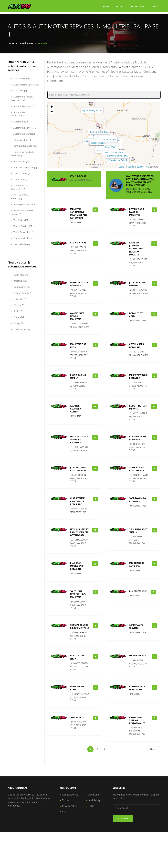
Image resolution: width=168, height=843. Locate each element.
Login (153, 6)
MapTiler (131, 166)
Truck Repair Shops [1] (24, 238)
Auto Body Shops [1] (23, 78)
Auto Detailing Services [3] (26, 84)
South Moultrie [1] (22, 274)
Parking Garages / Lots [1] (25, 204)
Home (106, 6)
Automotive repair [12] (24, 106)
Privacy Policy (69, 805)
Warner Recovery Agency (75, 408)
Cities (120, 6)
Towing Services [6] (22, 226)
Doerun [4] (18, 317)
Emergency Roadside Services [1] (22, 153)
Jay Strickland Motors (138, 284)
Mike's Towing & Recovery (138, 376)
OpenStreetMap (143, 166)
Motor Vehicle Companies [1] (19, 187)
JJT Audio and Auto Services (78, 469)
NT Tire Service (109, 139)
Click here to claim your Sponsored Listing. (139, 190)
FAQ (64, 811)
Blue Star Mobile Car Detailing (76, 565)
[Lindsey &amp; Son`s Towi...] (101, 129)
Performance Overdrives (137, 688)
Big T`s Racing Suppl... (92, 110)
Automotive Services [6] (24, 127)
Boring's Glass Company (137, 438)
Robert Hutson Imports (138, 407)
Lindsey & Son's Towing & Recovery (79, 439)
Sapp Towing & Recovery (137, 500)
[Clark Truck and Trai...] (98, 125)
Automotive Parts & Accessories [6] (22, 98)
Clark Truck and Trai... (99, 131)
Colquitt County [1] (22, 292)
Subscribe (123, 818)
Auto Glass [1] (20, 90)
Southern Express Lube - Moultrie (78, 594)
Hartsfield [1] (19, 299)
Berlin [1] (17, 311)
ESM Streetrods (138, 591)
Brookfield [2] (20, 280)
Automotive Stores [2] (24, 133)
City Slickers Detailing (136, 346)
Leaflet (121, 166)
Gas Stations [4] (21, 161)
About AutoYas (70, 794)
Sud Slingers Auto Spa (136, 564)
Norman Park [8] (21, 286)
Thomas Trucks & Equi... (114, 152)
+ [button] (52, 107)
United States (26, 43)
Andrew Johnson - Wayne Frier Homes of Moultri (136, 248)
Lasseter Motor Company (79, 284)
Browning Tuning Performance (137, 720)
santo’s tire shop (98, 142)
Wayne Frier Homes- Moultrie (77, 316)
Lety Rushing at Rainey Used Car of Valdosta (79, 532)
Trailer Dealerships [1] (23, 232)
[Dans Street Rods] (133, 159)
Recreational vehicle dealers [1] (22, 212)
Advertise (93, 794)
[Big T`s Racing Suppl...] (91, 104)
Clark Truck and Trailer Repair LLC (77, 501)
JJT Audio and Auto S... (118, 159)
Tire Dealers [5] (20, 220)
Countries (138, 6)
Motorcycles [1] (20, 179)
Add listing (94, 800)
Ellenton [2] (18, 305)
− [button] (52, 111)
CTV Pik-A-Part (78, 176)
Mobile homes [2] (21, 173)
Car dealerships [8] (22, 139)
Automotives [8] (21, 121)
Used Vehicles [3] (21, 244)
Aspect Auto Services (136, 626)
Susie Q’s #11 (111, 146)
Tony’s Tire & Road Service (136, 469)
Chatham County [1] (23, 329)
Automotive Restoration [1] (18, 114)
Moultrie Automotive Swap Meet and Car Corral (79, 213)
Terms (65, 800)
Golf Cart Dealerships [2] (25, 167)
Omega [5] (18, 323)
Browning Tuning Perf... (117, 155)
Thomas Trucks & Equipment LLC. (80, 626)
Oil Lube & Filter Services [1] (20, 197)
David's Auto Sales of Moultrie (136, 211)
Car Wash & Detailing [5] (25, 145)
